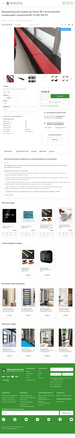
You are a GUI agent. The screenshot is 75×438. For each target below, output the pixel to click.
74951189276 (48, 127)
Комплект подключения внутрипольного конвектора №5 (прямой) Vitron (46, 227)
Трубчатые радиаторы (26, 395)
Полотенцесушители (45, 392)
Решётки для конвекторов (9, 402)
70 (11, 89)
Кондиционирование (64, 399)
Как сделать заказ (30, 380)
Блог (39, 375)
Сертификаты (29, 373)
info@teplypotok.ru (60, 127)
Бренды (40, 373)
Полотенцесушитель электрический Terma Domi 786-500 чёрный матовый (8, 310)
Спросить (55, 139)
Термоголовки (24, 404)
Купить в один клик (55, 102)
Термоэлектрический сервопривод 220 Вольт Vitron (65, 226)
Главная (4, 20)
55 (4, 89)
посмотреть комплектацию (12, 116)
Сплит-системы (60, 401)
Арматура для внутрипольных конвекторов (25, 270)
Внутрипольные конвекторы (25, 20)
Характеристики (22, 151)
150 (5, 92)
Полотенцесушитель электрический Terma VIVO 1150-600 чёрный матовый (27, 310)
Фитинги (40, 405)
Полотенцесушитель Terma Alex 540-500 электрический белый (64, 310)
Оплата (51, 151)
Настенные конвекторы (8, 397)
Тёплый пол (60, 392)
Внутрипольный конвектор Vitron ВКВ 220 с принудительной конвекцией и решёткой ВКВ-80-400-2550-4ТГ (46, 351)
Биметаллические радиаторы (28, 397)
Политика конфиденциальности (10, 428)
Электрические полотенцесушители (43, 398)
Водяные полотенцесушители (46, 395)
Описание (8, 151)
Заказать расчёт (69, 374)
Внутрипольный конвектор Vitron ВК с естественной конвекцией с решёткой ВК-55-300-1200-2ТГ (65, 351)
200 (9, 92)
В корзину (60, 96)
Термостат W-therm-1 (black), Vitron (8, 227)
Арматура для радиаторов (27, 406)
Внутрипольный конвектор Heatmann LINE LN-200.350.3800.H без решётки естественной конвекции (28, 351)
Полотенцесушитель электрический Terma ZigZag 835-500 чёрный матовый (46, 310)
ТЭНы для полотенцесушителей (44, 402)
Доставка (42, 151)
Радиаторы (24, 392)
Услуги (27, 375)
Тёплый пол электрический (63, 395)
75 (14, 89)
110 (24, 89)
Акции (39, 371)
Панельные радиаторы (26, 402)
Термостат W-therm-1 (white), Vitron (26, 227)
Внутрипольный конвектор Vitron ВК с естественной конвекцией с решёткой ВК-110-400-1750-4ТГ (9, 351)
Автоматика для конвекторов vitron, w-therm (45, 270)
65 (7, 89)
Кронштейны (23, 399)
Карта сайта (41, 377)
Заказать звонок (57, 374)
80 (17, 89)
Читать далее (8, 195)
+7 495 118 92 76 (57, 384)
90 (20, 89)
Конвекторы (11, 20)
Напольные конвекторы (8, 399)
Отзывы (34, 151)
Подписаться (66, 413)
